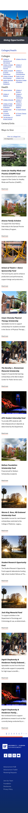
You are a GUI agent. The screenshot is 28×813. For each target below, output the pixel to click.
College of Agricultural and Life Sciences (7, 61)
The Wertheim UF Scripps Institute (8, 118)
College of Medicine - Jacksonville (19, 96)
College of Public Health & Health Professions (7, 105)
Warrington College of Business (21, 81)
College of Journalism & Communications (20, 72)
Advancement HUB (9, 767)
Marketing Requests (10, 772)
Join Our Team (8, 781)
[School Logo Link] (13, 746)
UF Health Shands (21, 109)
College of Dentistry (19, 91)
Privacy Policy (8, 789)
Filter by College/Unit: (14, 136)
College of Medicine (6, 95)
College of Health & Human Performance (8, 72)
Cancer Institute (7, 90)
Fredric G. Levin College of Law (20, 77)
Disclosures (7, 786)
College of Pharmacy (19, 100)
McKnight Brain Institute (7, 110)
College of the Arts (21, 59)
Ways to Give (7, 130)
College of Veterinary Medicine (19, 105)
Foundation (7, 783)
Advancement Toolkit (10, 770)
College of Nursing (8, 100)
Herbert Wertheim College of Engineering (8, 82)
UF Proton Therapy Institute (21, 114)
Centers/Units (7, 123)
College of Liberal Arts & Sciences (8, 77)
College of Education (19, 65)
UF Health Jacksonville (6, 114)
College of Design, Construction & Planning (8, 66)
